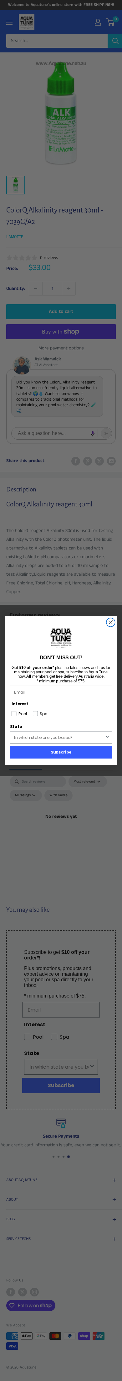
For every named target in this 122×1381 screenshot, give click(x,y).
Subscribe (61, 752)
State (16, 727)
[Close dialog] (110, 622)
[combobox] (59, 737)
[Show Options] (107, 737)
